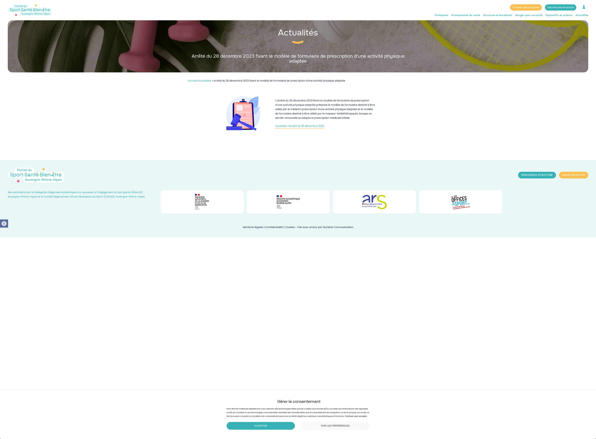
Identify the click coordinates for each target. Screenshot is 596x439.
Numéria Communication (338, 227)
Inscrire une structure (560, 7)
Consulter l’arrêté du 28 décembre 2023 (299, 126)
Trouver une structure (525, 7)
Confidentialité (274, 227)
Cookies (290, 227)
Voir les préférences (335, 425)
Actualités (205, 80)
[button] (4, 224)
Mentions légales (253, 227)
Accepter (260, 425)
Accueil (192, 80)
